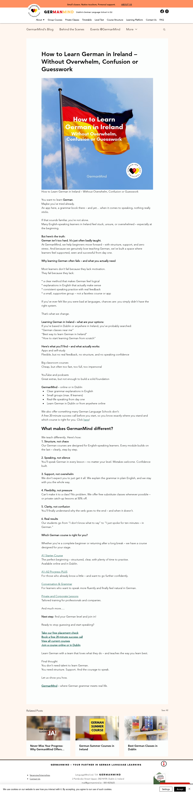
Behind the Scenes (71, 29)
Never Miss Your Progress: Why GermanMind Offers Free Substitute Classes (46, 747)
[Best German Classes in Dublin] (146, 728)
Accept (180, 789)
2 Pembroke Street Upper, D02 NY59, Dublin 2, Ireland (98, 778)
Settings (166, 789)
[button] (164, 29)
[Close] (189, 789)
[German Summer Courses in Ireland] (97, 728)
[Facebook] (162, 11)
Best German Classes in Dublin (142, 747)
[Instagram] (167, 11)
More (129, 29)
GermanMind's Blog (39, 29)
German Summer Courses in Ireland (96, 747)
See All (164, 710)
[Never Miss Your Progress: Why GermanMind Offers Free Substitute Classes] (48, 728)
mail (83, 782)
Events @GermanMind (105, 29)
